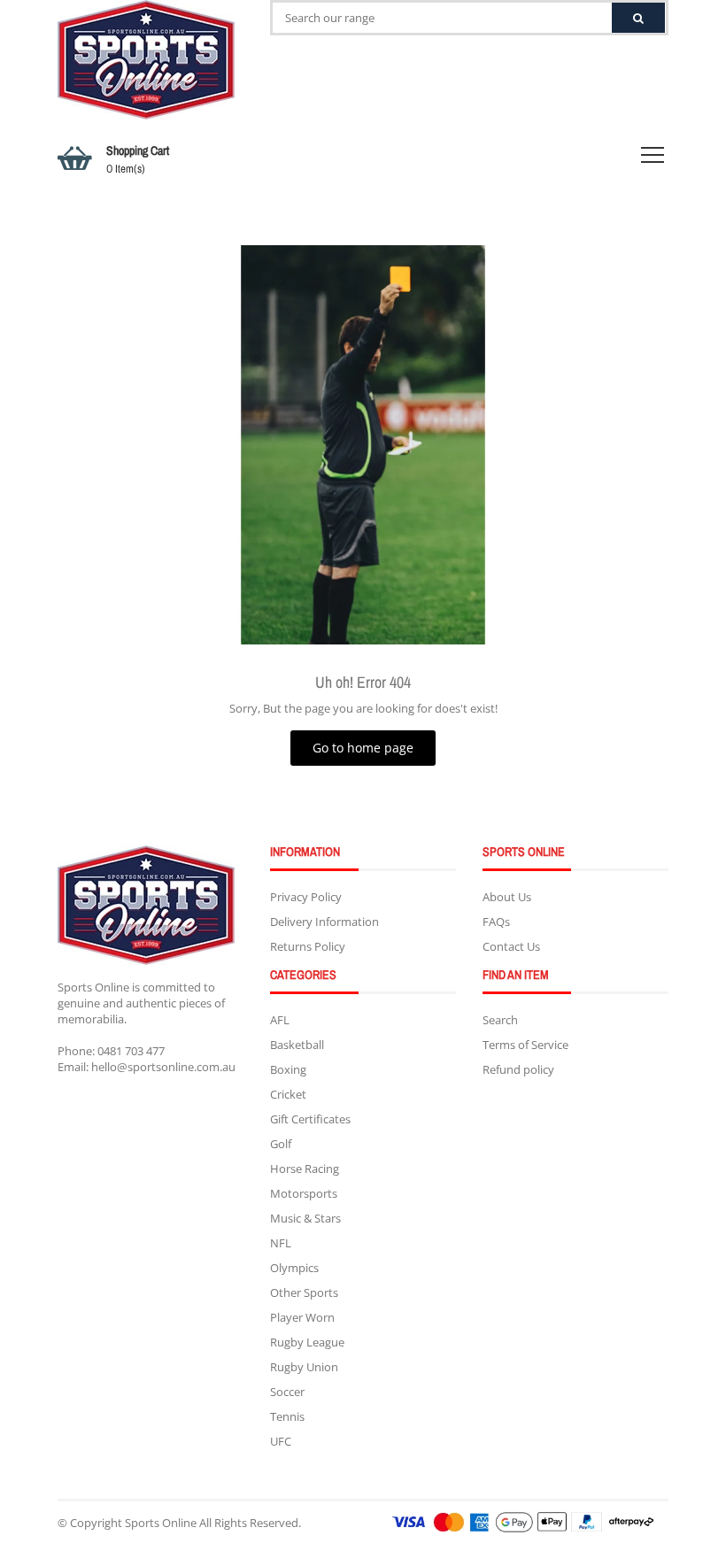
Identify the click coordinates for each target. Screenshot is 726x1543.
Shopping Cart (137, 159)
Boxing (288, 1069)
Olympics (294, 1268)
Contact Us (511, 946)
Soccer (287, 1392)
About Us (507, 897)
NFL (280, 1243)
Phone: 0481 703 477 (111, 1051)
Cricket (288, 1094)
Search (500, 1020)
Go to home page (363, 747)
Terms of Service (525, 1045)
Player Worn (302, 1317)
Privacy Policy (306, 897)
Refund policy (518, 1069)
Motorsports (303, 1193)
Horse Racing (304, 1169)
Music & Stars (305, 1218)
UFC (280, 1441)
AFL (280, 1020)
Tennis (287, 1416)
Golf (280, 1144)
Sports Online (161, 1523)
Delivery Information (324, 922)
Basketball (297, 1045)
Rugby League (307, 1342)
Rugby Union (304, 1367)
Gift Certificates (310, 1119)
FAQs (496, 922)
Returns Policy (307, 946)
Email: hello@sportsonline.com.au (147, 1067)
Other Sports (304, 1292)
